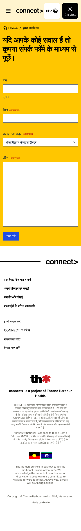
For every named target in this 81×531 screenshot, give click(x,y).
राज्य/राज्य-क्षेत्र (18, 134)
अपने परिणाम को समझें (16, 288)
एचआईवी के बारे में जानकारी (19, 306)
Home (13, 28)
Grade (46, 502)
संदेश (11, 158)
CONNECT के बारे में (17, 330)
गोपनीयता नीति (12, 339)
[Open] (8, 11)
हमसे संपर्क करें (12, 321)
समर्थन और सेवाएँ (13, 297)
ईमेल (11, 110)
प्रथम (6, 97)
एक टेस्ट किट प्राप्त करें (17, 279)
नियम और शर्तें (12, 348)
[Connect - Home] (29, 10)
